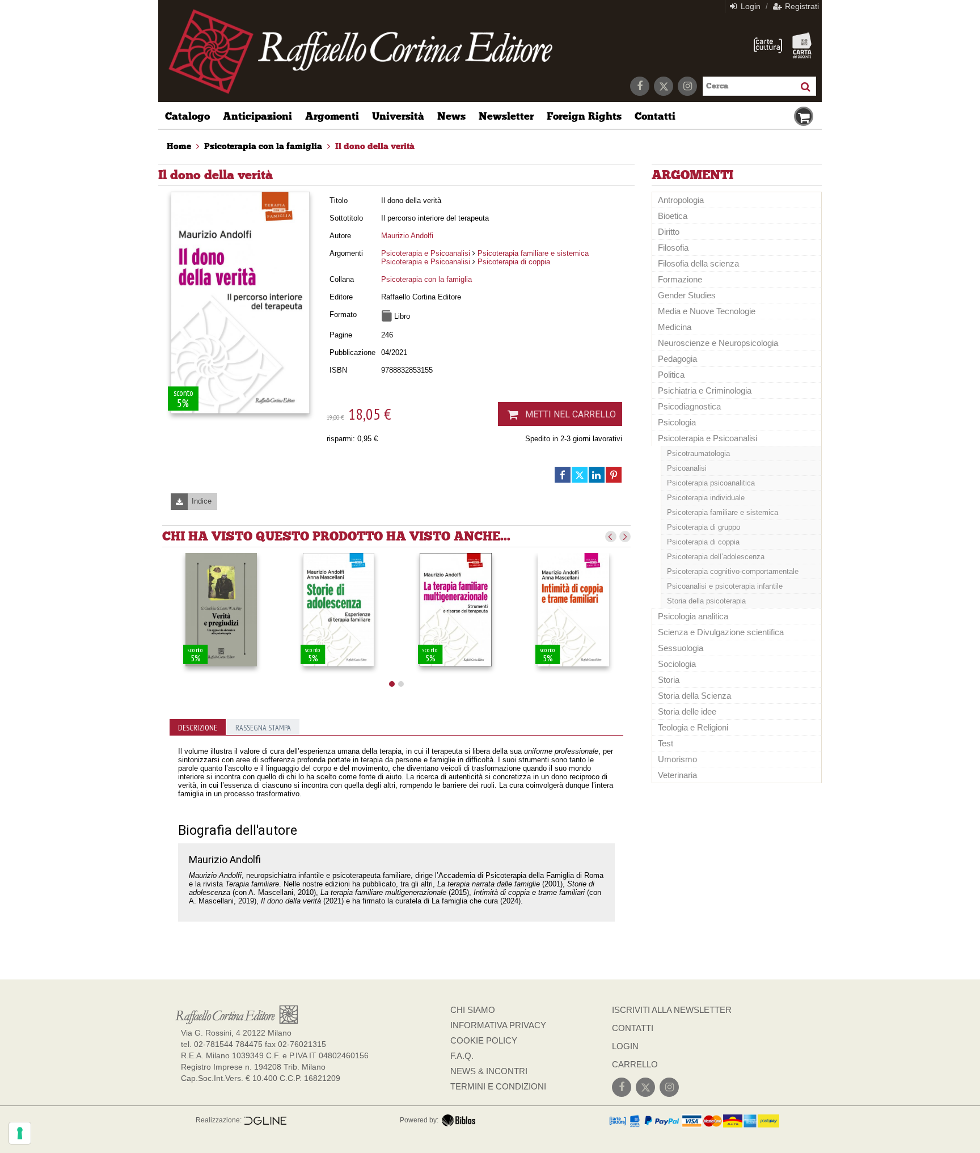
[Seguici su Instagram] (687, 86)
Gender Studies (687, 295)
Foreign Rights (584, 116)
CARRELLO (635, 1064)
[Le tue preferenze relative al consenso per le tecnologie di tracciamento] (20, 1133)
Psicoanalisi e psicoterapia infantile (725, 586)
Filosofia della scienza (698, 263)
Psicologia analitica (693, 616)
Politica (671, 374)
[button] (391, 684)
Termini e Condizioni (498, 1086)
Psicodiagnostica (689, 406)
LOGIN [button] (625, 1046)
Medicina (674, 327)
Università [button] (398, 116)
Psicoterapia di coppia (514, 261)
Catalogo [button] (187, 116)
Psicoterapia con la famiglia (426, 279)
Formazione (680, 279)
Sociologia (677, 664)
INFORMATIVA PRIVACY (498, 1025)
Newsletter (506, 116)
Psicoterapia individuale (706, 497)
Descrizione (197, 728)
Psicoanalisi (687, 468)
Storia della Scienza (694, 695)
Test (665, 743)
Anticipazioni (257, 116)
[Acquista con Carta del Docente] (802, 45)
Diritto (668, 231)
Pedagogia (677, 359)
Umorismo (677, 759)
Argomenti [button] (332, 116)
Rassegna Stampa (263, 728)
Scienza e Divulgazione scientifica (721, 632)
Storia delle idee (687, 711)
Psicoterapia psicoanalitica (711, 483)
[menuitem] (179, 146)
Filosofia (673, 247)
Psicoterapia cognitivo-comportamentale (733, 571)
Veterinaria (677, 775)
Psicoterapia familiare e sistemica (533, 253)
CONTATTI (632, 1028)
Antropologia (681, 200)
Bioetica (672, 216)
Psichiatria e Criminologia (704, 390)
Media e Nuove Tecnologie (706, 311)
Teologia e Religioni (693, 727)
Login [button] (749, 6)
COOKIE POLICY (483, 1040)
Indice (202, 501)
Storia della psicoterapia (706, 601)
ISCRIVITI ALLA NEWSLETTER (672, 1010)
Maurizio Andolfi (407, 235)
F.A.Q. (462, 1056)
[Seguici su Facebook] (639, 86)
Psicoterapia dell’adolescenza (715, 556)
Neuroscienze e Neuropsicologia (718, 343)
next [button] (625, 536)
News (451, 116)
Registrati (801, 6)
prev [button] (610, 536)
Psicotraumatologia (698, 453)
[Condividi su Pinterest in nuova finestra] (614, 475)
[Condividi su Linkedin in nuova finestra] (597, 475)
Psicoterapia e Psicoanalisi (425, 253)
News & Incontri (488, 1071)
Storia (668, 680)
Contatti (655, 116)
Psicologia (677, 422)
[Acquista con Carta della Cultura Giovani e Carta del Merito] (768, 45)
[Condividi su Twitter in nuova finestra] (580, 475)
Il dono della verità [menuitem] (375, 146)
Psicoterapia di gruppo (703, 527)
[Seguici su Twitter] (663, 86)
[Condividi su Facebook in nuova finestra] (563, 475)
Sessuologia (680, 648)
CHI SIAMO (472, 1010)
